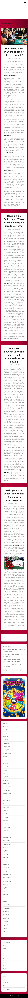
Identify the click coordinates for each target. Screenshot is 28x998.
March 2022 (6, 901)
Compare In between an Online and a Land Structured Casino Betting (14, 355)
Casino (4, 948)
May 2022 (5, 894)
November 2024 (7, 797)
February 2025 (6, 787)
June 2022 (5, 891)
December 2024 (7, 793)
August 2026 (6, 726)
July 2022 (5, 888)
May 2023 (5, 857)
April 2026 (5, 740)
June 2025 (5, 773)
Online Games (6, 958)
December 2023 (7, 834)
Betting (4, 945)
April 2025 (5, 780)
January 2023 (6, 871)
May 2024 (5, 817)
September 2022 (7, 881)
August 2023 (6, 847)
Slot (4, 965)
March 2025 (6, 783)
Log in (4, 979)
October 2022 (6, 877)
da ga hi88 (16, 545)
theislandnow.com (8, 66)
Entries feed (6, 982)
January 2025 (6, 790)
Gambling (5, 952)
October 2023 (6, 840)
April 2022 (5, 898)
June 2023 (5, 854)
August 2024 (6, 807)
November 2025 (7, 756)
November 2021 (7, 915)
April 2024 (5, 820)
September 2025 (7, 763)
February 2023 (6, 867)
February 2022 (6, 904)
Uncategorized (6, 969)
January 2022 (6, 908)
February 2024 (6, 827)
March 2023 (6, 864)
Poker (4, 962)
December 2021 (7, 911)
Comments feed (7, 985)
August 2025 (6, 766)
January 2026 (6, 750)
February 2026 (6, 746)
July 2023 (5, 851)
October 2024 (6, 800)
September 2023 (7, 844)
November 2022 (7, 874)
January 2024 (6, 830)
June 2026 (5, 733)
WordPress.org (6, 989)
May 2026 (5, 736)
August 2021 (6, 925)
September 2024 (7, 803)
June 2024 (5, 814)
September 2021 (7, 921)
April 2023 (5, 861)
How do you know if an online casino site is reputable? (14, 52)
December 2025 (7, 753)
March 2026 (6, 743)
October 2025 (6, 760)
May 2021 (5, 935)
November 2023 (7, 837)
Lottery (4, 955)
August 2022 (6, 884)
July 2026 (5, 729)
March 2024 (6, 824)
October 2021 (6, 918)
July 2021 (5, 928)
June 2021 (5, 931)
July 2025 (5, 770)
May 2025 (5, 777)
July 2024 (5, 810)
